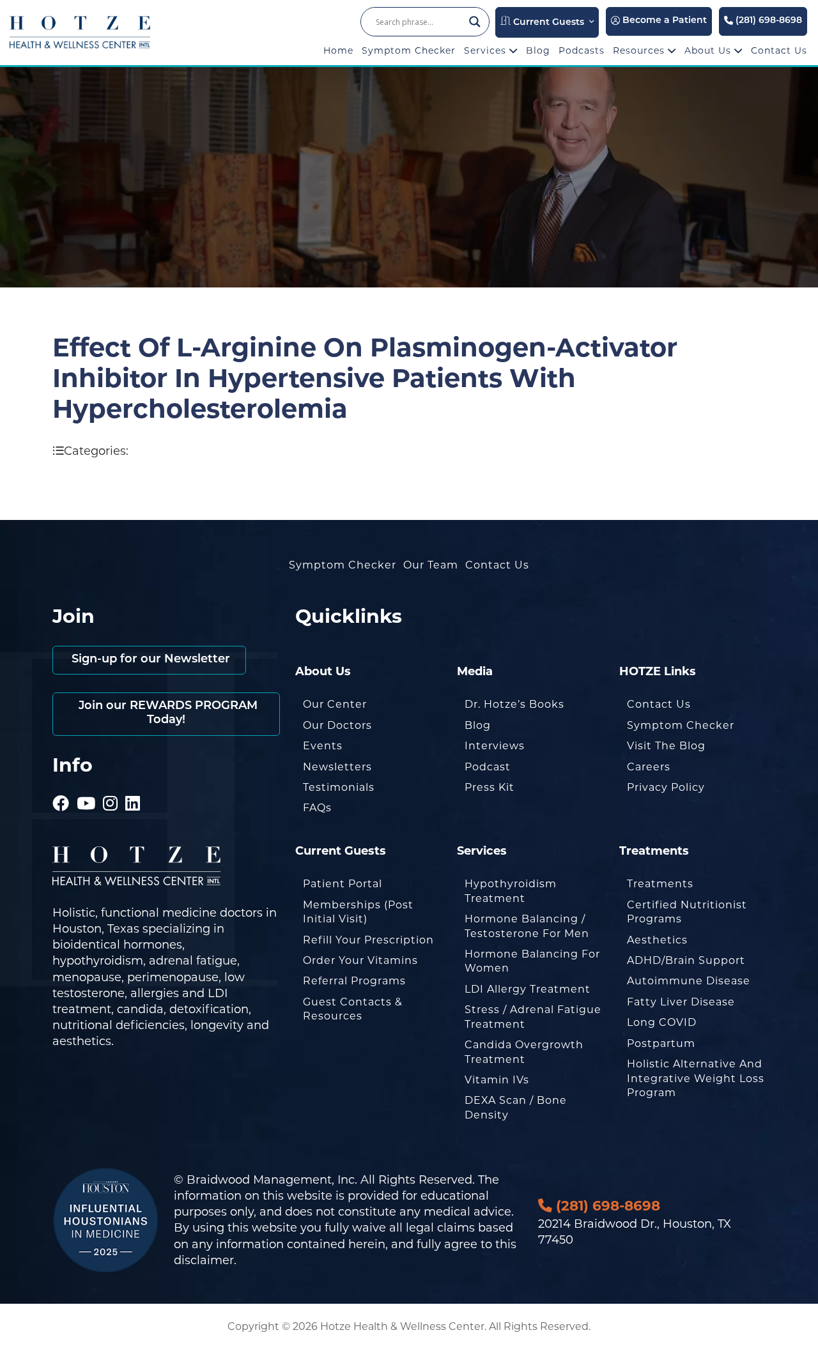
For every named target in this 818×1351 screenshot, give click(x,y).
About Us (709, 50)
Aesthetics (657, 940)
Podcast (488, 767)
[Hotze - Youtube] (86, 785)
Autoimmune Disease (688, 981)
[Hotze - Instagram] (110, 785)
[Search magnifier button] (475, 22)
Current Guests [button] (547, 22)
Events (323, 746)
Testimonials (338, 787)
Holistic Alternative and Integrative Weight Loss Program (695, 1078)
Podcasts (582, 50)
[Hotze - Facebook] (61, 785)
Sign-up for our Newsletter (149, 660)
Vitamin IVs (497, 1080)
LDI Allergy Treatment (527, 989)
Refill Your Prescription (368, 940)
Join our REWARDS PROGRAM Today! (166, 713)
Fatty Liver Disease (681, 1002)
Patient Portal (342, 884)
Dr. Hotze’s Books (514, 704)
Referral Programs (354, 981)
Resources (640, 50)
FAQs (317, 808)
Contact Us (779, 50)
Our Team (430, 565)
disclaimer (204, 1260)
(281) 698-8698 (767, 21)
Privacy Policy (666, 787)
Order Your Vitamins (360, 960)
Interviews (495, 746)
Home (338, 50)
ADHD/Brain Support (686, 960)
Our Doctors (337, 725)
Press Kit (489, 787)
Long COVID (662, 1022)
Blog (538, 50)
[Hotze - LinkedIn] (133, 785)
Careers (648, 767)
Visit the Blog (666, 746)
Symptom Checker (409, 50)
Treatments (660, 884)
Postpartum (661, 1043)
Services (486, 50)
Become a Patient (663, 21)
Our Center (335, 704)
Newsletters (337, 767)
